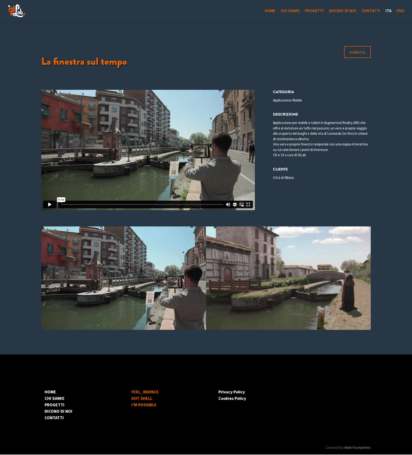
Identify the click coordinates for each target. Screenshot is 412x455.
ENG (400, 11)
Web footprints (357, 447)
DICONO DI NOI (342, 11)
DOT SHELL (141, 398)
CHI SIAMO (290, 11)
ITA (388, 11)
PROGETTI (314, 11)
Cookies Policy (232, 398)
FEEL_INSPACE (145, 392)
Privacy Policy (231, 392)
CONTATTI (370, 11)
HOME (270, 11)
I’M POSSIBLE (144, 404)
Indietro (357, 52)
